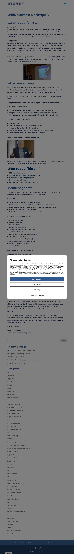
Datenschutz (33, 295)
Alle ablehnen (37, 284)
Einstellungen (37, 290)
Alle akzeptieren (37, 279)
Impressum (41, 295)
